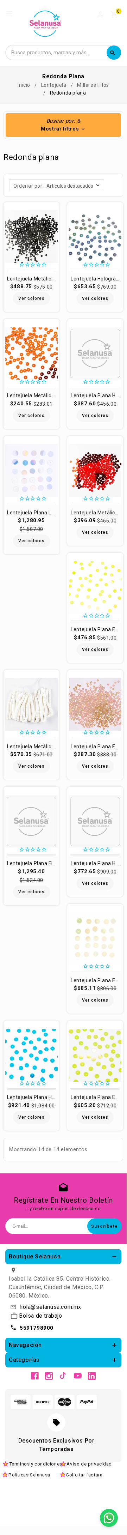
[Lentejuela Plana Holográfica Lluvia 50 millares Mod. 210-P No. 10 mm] (31, 1055)
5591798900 (36, 1328)
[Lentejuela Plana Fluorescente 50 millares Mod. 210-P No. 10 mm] (31, 821)
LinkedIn (92, 1376)
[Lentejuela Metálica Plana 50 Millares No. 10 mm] (31, 704)
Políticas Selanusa (29, 1474)
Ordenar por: (28, 186)
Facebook (35, 1376)
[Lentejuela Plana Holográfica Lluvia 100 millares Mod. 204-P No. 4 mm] (95, 353)
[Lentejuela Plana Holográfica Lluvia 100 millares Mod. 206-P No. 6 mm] (95, 821)
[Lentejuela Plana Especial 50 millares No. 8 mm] (95, 587)
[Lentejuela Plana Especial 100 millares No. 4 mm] (95, 704)
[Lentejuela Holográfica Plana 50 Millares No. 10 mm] (95, 236)
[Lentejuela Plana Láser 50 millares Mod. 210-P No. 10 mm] (31, 470)
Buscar (112, 53)
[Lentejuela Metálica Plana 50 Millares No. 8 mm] (95, 470)
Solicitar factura (84, 1474)
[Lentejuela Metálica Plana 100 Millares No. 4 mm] (31, 353)
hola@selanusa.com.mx (50, 1307)
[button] (63, 125)
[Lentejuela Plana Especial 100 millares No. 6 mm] (95, 1055)
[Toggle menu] (12, 14)
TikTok (63, 1376)
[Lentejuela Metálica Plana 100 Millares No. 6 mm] (31, 236)
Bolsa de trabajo (40, 1315)
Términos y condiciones (35, 1464)
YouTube (78, 1376)
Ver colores (31, 298)
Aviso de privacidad (89, 1464)
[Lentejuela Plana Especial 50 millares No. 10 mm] (95, 938)
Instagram (49, 1376)
